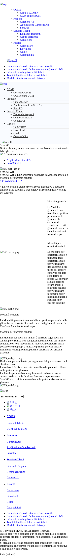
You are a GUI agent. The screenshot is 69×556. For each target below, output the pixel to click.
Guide (23, 51)
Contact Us (26, 39)
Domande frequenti (30, 33)
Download (25, 48)
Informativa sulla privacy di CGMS (25, 72)
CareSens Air (27, 21)
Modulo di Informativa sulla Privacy (26, 78)
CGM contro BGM (30, 15)
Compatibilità (27, 54)
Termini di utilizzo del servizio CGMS (27, 75)
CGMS (17, 9)
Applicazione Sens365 (18, 160)
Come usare (26, 45)
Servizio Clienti (21, 30)
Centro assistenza (29, 36)
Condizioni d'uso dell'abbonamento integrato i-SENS (35, 69)
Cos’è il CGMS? (29, 12)
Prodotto (17, 18)
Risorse (17, 42)
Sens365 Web (14, 163)
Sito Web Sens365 (10, 181)
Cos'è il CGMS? (15, 423)
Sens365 (24, 27)
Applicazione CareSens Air (34, 24)
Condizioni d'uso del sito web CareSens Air (30, 66)
